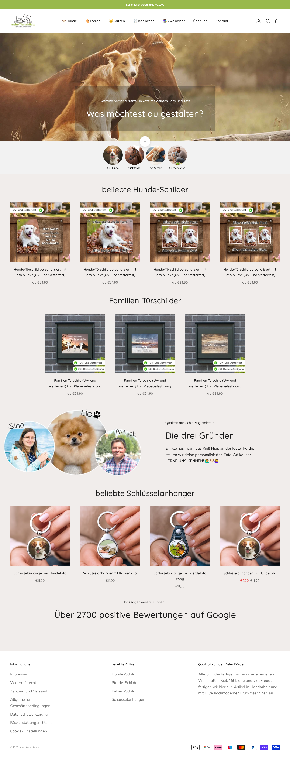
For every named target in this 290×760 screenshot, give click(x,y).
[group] (145, 87)
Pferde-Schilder (125, 682)
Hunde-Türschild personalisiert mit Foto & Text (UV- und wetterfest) (40, 272)
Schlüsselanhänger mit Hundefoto (40, 573)
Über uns (200, 21)
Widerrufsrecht (23, 682)
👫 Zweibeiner (174, 21)
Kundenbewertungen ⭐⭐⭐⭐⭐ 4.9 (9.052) (145, 4)
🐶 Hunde (69, 21)
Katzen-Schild (123, 691)
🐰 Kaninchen (143, 21)
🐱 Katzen (117, 21)
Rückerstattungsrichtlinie (31, 722)
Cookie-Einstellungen (28, 731)
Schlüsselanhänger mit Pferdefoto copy (180, 576)
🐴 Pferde (92, 21)
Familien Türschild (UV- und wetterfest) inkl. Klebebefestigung (75, 383)
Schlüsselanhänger (128, 699)
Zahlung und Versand (28, 691)
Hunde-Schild (123, 674)
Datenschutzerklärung (29, 714)
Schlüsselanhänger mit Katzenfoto (110, 573)
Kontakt (221, 21)
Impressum (19, 674)
